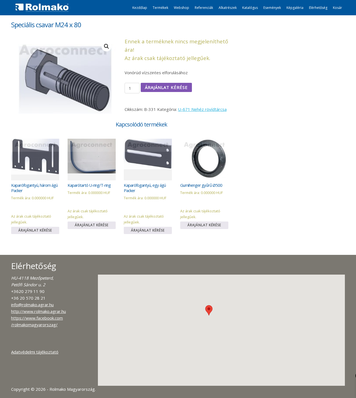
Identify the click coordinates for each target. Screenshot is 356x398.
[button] (208, 310)
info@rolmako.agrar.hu (32, 304)
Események (272, 7)
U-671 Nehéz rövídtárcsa (202, 109)
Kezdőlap (139, 7)
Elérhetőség (318, 7)
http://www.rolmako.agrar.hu (38, 311)
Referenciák (204, 7)
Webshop (181, 7)
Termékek (160, 7)
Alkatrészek (228, 7)
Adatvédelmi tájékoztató (34, 352)
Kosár (337, 7)
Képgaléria (294, 7)
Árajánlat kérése (166, 87)
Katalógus (250, 7)
